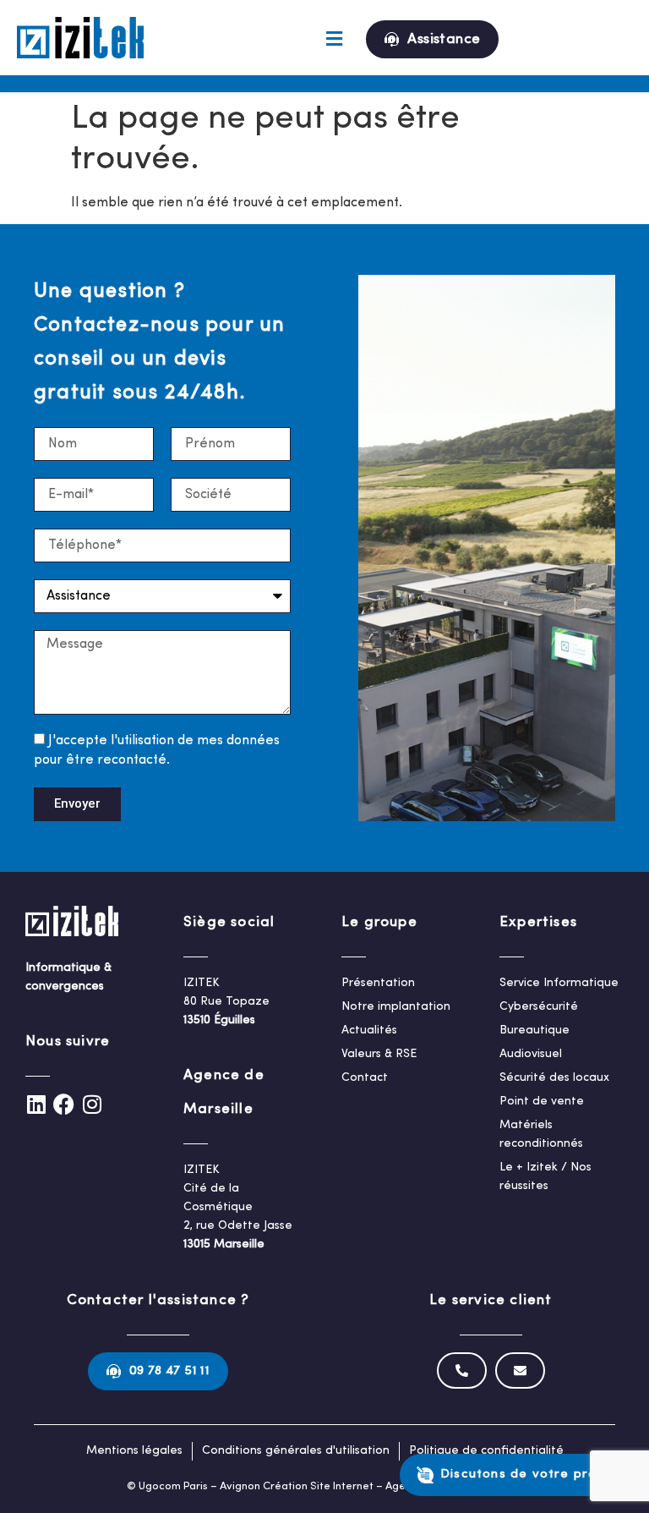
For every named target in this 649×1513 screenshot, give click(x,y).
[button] (334, 39)
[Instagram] (91, 1104)
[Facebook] (63, 1104)
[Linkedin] (35, 1104)
